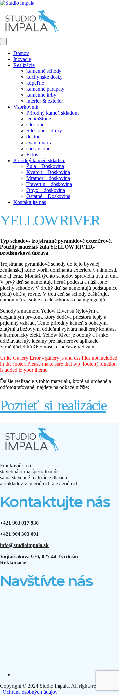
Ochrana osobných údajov (30, 692)
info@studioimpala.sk (24, 545)
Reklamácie (13, 562)
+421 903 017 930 (19, 523)
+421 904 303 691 (19, 534)
